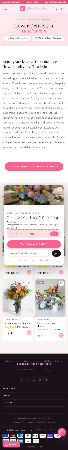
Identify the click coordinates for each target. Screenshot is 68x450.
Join (56, 253)
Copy (54, 234)
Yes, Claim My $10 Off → (34, 244)
